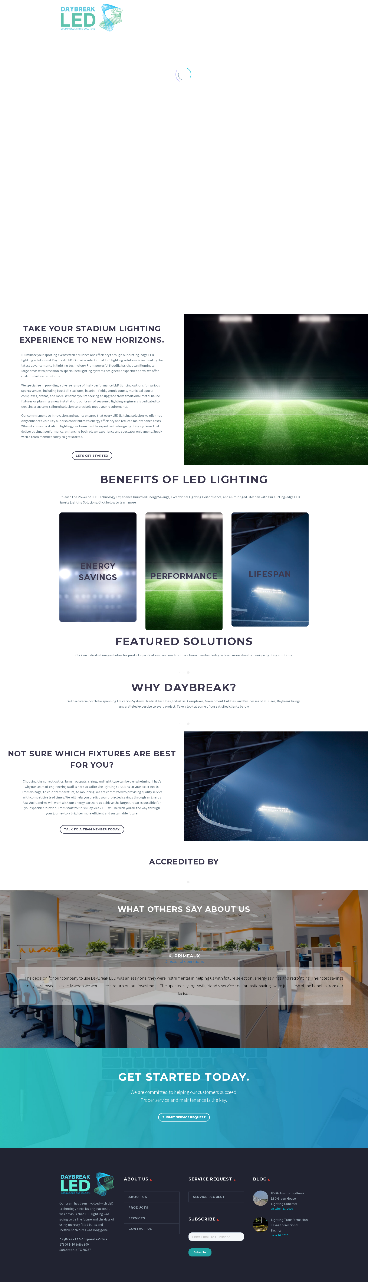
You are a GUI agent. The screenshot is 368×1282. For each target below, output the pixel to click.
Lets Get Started (92, 456)
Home (128, 19)
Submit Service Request (184, 1117)
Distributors (254, 19)
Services (199, 19)
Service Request (209, 1197)
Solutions (225, 19)
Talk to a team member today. (92, 829)
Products (174, 19)
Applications (287, 19)
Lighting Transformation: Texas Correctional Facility (289, 1225)
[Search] (338, 19)
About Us (149, 19)
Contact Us (318, 19)
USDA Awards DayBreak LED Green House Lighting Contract (287, 1198)
